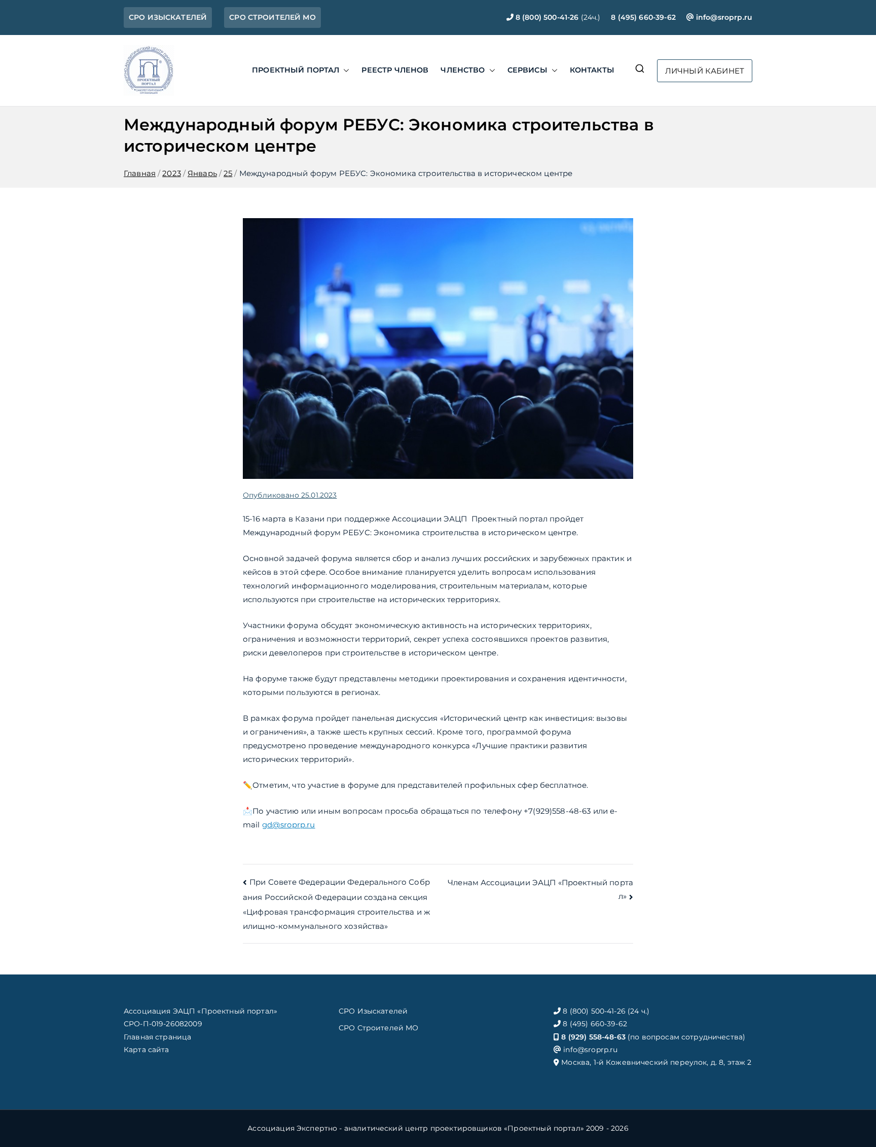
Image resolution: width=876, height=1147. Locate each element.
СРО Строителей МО (379, 1027)
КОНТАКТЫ (592, 70)
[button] (344, 70)
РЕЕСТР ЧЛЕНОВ (394, 70)
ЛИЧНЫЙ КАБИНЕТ (704, 71)
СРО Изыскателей (373, 1011)
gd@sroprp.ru (288, 824)
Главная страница (157, 1036)
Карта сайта (146, 1049)
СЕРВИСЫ (527, 70)
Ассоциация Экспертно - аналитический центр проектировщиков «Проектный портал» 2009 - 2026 (437, 1128)
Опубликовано (290, 495)
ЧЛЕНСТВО (463, 70)
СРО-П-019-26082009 (163, 1023)
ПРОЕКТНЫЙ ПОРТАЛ (295, 70)
